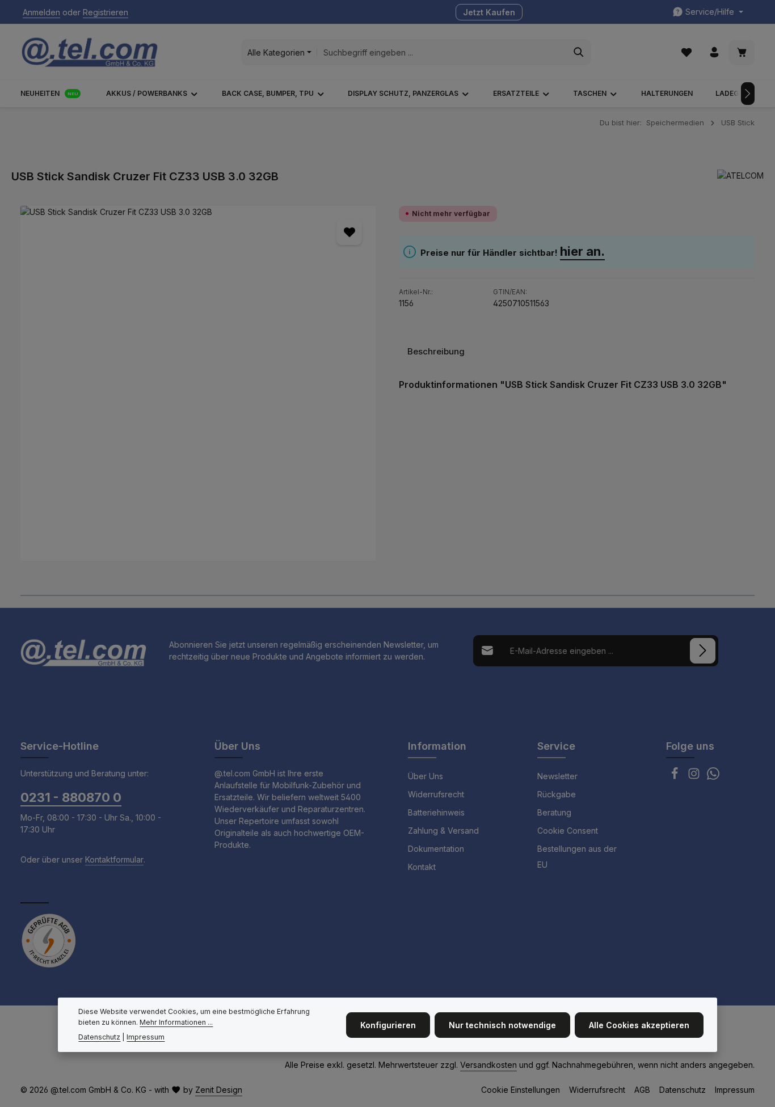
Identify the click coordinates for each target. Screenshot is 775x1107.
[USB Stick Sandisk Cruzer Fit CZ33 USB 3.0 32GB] (198, 383)
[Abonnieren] (702, 651)
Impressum (735, 1090)
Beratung (554, 812)
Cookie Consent (567, 830)
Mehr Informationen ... (176, 1022)
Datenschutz (682, 1090)
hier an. (582, 251)
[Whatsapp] (713, 776)
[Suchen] (579, 52)
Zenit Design (218, 1090)
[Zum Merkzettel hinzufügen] (349, 232)
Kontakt (422, 867)
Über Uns (425, 776)
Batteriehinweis (436, 812)
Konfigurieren (388, 1024)
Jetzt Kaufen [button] (489, 12)
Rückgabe (556, 794)
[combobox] (442, 52)
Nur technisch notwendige (502, 1024)
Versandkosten (488, 1065)
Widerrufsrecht (436, 794)
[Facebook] (675, 776)
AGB (642, 1090)
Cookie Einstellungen (520, 1090)
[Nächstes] (748, 93)
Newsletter (557, 776)
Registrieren (105, 12)
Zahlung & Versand (443, 830)
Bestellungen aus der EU (577, 856)
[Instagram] (695, 776)
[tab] (436, 351)
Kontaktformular (114, 859)
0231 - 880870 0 (70, 797)
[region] (198, 383)
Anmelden (41, 12)
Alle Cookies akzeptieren (639, 1024)
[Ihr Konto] (714, 52)
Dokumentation (436, 849)
